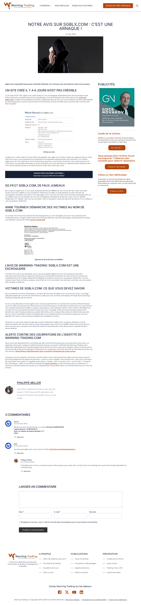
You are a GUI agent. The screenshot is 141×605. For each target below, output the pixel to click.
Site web (92, 512)
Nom (21, 512)
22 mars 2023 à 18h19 (27, 462)
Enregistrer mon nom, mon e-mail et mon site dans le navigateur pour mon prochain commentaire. (59, 522)
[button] (53, 559)
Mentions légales (72, 600)
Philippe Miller (29, 383)
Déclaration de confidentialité (94, 600)
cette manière (51, 363)
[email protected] (37, 220)
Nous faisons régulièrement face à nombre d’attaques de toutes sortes (45, 351)
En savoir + (116, 147)
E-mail (57, 512)
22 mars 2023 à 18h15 (20, 423)
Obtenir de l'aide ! (117, 167)
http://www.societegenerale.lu (62, 449)
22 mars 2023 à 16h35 (21, 446)
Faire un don (116, 191)
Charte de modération (118, 600)
